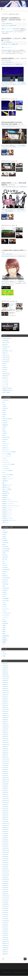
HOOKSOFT (5, 422)
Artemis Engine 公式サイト (7, 972)
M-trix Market (5, 361)
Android (3, 256)
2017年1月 (5, 775)
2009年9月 (5, 947)
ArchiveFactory (6, 400)
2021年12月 (5, 709)
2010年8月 (5, 924)
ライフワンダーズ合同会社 (8, 474)
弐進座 (4, 629)
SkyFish (4, 435)
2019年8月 (5, 728)
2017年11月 (5, 761)
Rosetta (4, 431)
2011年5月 (5, 910)
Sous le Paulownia (6, 577)
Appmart (4, 344)
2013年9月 (5, 854)
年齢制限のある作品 (6, 390)
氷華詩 (4, 656)
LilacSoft (4, 427)
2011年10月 (5, 900)
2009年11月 (5, 943)
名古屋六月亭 (5, 623)
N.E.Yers (4, 563)
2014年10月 (5, 827)
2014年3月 (5, 842)
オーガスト (5, 458)
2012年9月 (5, 877)
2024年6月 (5, 667)
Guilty (4, 416)
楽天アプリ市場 (6, 392)
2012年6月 (5, 883)
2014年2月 (5, 844)
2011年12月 (5, 895)
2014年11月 (5, 825)
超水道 (4, 633)
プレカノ (4, 472)
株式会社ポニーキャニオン (8, 518)
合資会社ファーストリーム (8, 478)
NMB (4, 651)
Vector (4, 371)
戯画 (3, 483)
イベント (4, 384)
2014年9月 (5, 829)
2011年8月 (5, 904)
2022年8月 (5, 694)
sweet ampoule (6, 588)
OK (25, 959)
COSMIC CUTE (5, 408)
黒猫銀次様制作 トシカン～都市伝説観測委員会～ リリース (13, 184)
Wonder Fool (5, 439)
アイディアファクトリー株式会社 (9, 451)
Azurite (4, 404)
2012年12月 (5, 871)
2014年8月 (5, 831)
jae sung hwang (6, 550)
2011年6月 (5, 908)
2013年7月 (5, 858)
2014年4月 (5, 840)
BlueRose (4, 538)
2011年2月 (5, 916)
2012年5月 (5, 885)
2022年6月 (5, 699)
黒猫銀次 (19, 209)
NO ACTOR (5, 565)
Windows (3, 25)
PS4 (3, 365)
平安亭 (4, 627)
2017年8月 (5, 765)
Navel (4, 429)
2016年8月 (5, 786)
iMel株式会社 (5, 425)
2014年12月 (5, 823)
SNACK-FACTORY (6, 437)
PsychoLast (5, 571)
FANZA (4, 353)
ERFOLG (4, 544)
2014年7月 (5, 833)
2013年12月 (5, 848)
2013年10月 (5, 852)
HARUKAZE (5, 420)
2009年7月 (5, 951)
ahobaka (4, 534)
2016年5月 (5, 790)
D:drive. (4, 412)
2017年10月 (5, 763)
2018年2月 (5, 755)
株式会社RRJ (5, 495)
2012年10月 (5, 875)
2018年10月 (5, 744)
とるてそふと (5, 445)
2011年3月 (5, 914)
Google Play (7, 256)
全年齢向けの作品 (13, 25)
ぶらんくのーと (6, 608)
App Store (5, 342)
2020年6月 (5, 719)
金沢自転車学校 (6, 635)
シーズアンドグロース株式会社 (9, 464)
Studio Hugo (5, 579)
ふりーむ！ (7, 25)
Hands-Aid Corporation (7, 418)
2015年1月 (5, 821)
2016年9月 (5, 784)
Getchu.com (5, 355)
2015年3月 (5, 817)
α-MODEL (4, 604)
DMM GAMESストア (6, 350)
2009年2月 (5, 953)
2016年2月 (5, 794)
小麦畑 (4, 625)
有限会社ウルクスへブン (7, 485)
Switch (4, 369)
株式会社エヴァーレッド (7, 514)
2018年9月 (5, 746)
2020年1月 (5, 723)
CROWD (4, 410)
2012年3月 (5, 889)
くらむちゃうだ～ (6, 443)
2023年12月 (5, 676)
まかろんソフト (6, 449)
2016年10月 (5, 781)
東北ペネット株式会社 (7, 489)
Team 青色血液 (6, 598)
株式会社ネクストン (6, 516)
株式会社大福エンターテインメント (9, 520)
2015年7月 (5, 808)
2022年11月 (5, 692)
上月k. (4, 619)
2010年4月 (5, 933)
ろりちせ (4, 611)
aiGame (18, 50)
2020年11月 (5, 715)
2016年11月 (5, 779)
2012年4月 (5, 887)
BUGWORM (5, 540)
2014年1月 (5, 846)
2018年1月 (5, 757)
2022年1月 (5, 707)
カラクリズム (5, 460)
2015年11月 (5, 800)
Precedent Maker (6, 569)
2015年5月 (5, 813)
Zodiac (4, 441)
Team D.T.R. (5, 594)
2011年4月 (5, 912)
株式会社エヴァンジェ (7, 512)
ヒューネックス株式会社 (7, 470)
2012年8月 (5, 879)
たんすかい (5, 606)
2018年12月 (5, 742)
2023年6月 (5, 684)
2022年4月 (5, 701)
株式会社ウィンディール (7, 507)
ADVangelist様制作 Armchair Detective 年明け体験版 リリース (12, 123)
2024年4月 (5, 672)
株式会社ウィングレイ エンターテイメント (11, 505)
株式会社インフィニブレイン (8, 503)
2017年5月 (5, 769)
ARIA (4, 402)
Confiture (4, 406)
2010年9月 (5, 922)
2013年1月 (5, 869)
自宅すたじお (5, 522)
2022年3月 (5, 703)
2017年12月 (5, 759)
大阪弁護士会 (5, 480)
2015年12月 (5, 798)
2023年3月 (5, 686)
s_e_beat (4, 653)
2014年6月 (5, 835)
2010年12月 (5, 920)
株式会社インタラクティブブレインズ (10, 501)
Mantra (19, 972)
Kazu (4, 23)
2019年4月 (5, 734)
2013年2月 (5, 866)
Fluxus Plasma (5, 546)
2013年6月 (5, 860)
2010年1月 (5, 939)
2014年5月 (5, 837)
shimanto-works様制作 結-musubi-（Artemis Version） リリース (13, 19)
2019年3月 (5, 736)
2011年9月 (5, 902)
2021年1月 (5, 713)
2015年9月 (5, 804)
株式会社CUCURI (6, 493)
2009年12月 (5, 941)
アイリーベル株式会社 (7, 454)
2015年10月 (5, 802)
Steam (4, 367)
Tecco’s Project (6, 600)
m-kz (4, 561)
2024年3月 (5, 674)
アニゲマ (4, 382)
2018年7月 (5, 750)
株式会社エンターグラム (7, 509)
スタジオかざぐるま (6, 613)
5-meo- (4, 530)
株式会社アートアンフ (7, 499)
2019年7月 (5, 730)
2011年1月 (5, 918)
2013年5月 (5, 862)
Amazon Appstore (6, 338)
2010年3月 (5, 935)
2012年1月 (5, 893)
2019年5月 (5, 732)
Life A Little (5, 559)
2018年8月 (5, 748)
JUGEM (4, 552)
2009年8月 (5, 949)
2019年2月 (5, 738)
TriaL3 (4, 602)
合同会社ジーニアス (6, 476)
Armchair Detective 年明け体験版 (8, 146)
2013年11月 (5, 850)
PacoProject (5, 567)
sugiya (4, 586)
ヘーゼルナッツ (6, 617)
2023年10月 (5, 678)
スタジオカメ (5, 466)
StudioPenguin (5, 584)
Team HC (4, 596)
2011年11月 (5, 898)
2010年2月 (5, 937)
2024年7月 (5, 665)
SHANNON (5, 433)
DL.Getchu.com (6, 346)
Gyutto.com (5, 359)
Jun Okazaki (5, 555)
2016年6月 (5, 788)
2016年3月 (5, 792)
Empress (4, 414)
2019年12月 (5, 726)
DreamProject (5, 542)
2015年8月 (5, 806)
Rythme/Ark (5, 575)
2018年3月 (5, 752)
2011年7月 (5, 906)
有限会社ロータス (6, 487)
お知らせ (4, 377)
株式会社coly (5, 491)
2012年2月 (5, 891)
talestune (4, 592)
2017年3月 (5, 773)
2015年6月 (5, 810)
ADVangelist (19, 145)
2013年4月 (5, 864)
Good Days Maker (6, 548)
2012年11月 (5, 873)
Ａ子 (18, 281)
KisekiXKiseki (5, 557)
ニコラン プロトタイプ (6, 84)
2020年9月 (5, 717)
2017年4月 (5, 771)
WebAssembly (4, 44)
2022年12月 (5, 690)
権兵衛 (4, 631)
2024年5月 (5, 670)
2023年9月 (5, 680)
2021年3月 (5, 711)
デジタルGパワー (6, 468)
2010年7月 (5, 927)
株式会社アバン (6, 497)
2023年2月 (5, 688)
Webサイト (15, 84)
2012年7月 (5, 881)
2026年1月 (5, 663)
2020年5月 (5, 721)
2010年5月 (5, 931)
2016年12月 (5, 777)
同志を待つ (5, 621)
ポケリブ (4, 386)
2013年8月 (5, 856)
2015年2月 (5, 819)
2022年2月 (5, 705)
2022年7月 (5, 697)
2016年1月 (5, 796)
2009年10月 (5, 945)
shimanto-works (17, 30)
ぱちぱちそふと (6, 447)
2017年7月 (5, 767)
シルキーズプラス (6, 462)
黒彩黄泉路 (5, 640)
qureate (4, 573)
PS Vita (4, 363)
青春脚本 (4, 637)
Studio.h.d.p (5, 582)
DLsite (4, 348)
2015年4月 (5, 815)
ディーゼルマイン (6, 615)
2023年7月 (5, 682)
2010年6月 (5, 929)
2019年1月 (5, 740)
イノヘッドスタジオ (6, 456)
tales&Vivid (19, 83)
